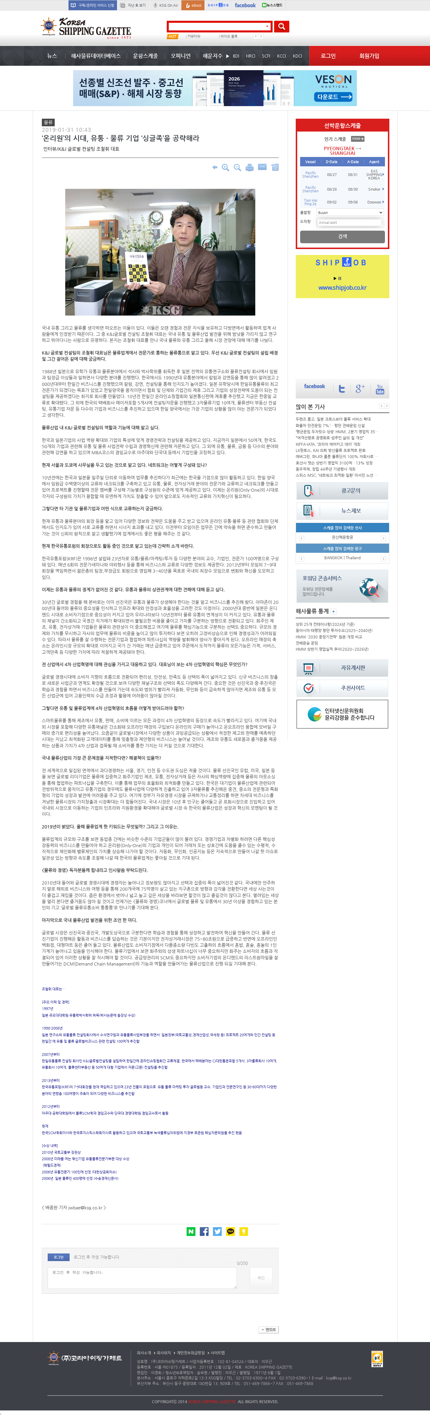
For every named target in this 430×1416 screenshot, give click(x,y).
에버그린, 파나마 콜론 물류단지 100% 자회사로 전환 (338, 456)
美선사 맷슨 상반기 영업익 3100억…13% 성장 (334, 463)
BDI (236, 55)
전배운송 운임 (307, 643)
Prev (256, 36)
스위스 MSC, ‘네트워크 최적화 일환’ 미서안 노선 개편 (338, 475)
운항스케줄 (145, 56)
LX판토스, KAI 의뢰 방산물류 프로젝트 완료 (331, 450)
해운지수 (213, 56)
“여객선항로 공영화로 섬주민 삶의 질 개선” (330, 438)
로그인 (328, 56)
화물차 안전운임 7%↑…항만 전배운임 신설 (330, 425)
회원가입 (369, 56)
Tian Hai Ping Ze (310, 202)
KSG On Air (168, 5)
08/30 (353, 189)
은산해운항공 (342, 537)
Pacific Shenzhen (310, 174)
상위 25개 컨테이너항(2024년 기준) (325, 624)
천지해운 (195, 36)
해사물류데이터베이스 (96, 56)
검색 (342, 236)
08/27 (332, 174)
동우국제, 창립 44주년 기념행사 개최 (325, 469)
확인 (261, 1278)
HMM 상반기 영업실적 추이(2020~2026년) (332, 649)
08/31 (353, 174)
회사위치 (164, 1353)
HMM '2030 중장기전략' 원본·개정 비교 (329, 637)
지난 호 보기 (137, 5)
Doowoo (374, 202)
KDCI (297, 55)
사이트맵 (218, 1353)
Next (261, 36)
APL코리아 (230, 36)
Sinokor (374, 189)
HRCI (250, 55)
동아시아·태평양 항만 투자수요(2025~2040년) (334, 630)
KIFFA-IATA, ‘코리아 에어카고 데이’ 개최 (328, 444)
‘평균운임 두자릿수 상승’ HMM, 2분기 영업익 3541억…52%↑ (338, 431)
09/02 (332, 202)
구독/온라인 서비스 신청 (96, 5)
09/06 (353, 202)
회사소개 (144, 1353)
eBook (197, 5)
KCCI (281, 55)
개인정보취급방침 (191, 1353)
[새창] (342, 702)
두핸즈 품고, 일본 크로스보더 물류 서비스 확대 (333, 419)
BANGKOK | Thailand (342, 558)
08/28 (332, 189)
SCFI (266, 55)
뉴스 (52, 56)
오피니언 (181, 56)
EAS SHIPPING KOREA (374, 174)
